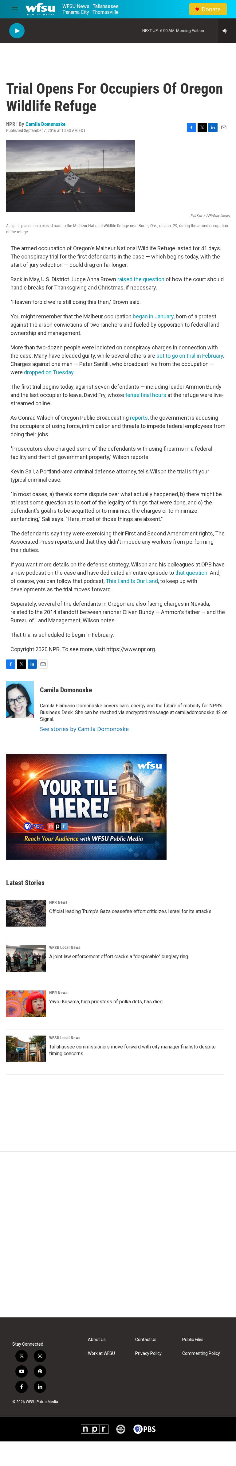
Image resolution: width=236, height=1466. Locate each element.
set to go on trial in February (189, 355)
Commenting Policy (201, 1353)
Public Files (192, 1339)
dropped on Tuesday (48, 372)
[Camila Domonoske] (20, 699)
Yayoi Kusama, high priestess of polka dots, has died (106, 1002)
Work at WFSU (101, 1353)
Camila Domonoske (45, 124)
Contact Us (145, 1339)
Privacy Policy (148, 1353)
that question (191, 573)
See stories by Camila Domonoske (84, 729)
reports (139, 417)
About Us (97, 1339)
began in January (153, 316)
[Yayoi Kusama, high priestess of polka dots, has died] (26, 1003)
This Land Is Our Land (132, 581)
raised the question (140, 279)
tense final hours (145, 395)
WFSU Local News (64, 947)
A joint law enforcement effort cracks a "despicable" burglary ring (118, 956)
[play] (17, 30)
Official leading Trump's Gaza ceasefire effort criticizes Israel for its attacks (130, 911)
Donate (211, 9)
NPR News (58, 902)
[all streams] (227, 30)
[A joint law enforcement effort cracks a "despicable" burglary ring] (26, 958)
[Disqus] (118, 1234)
